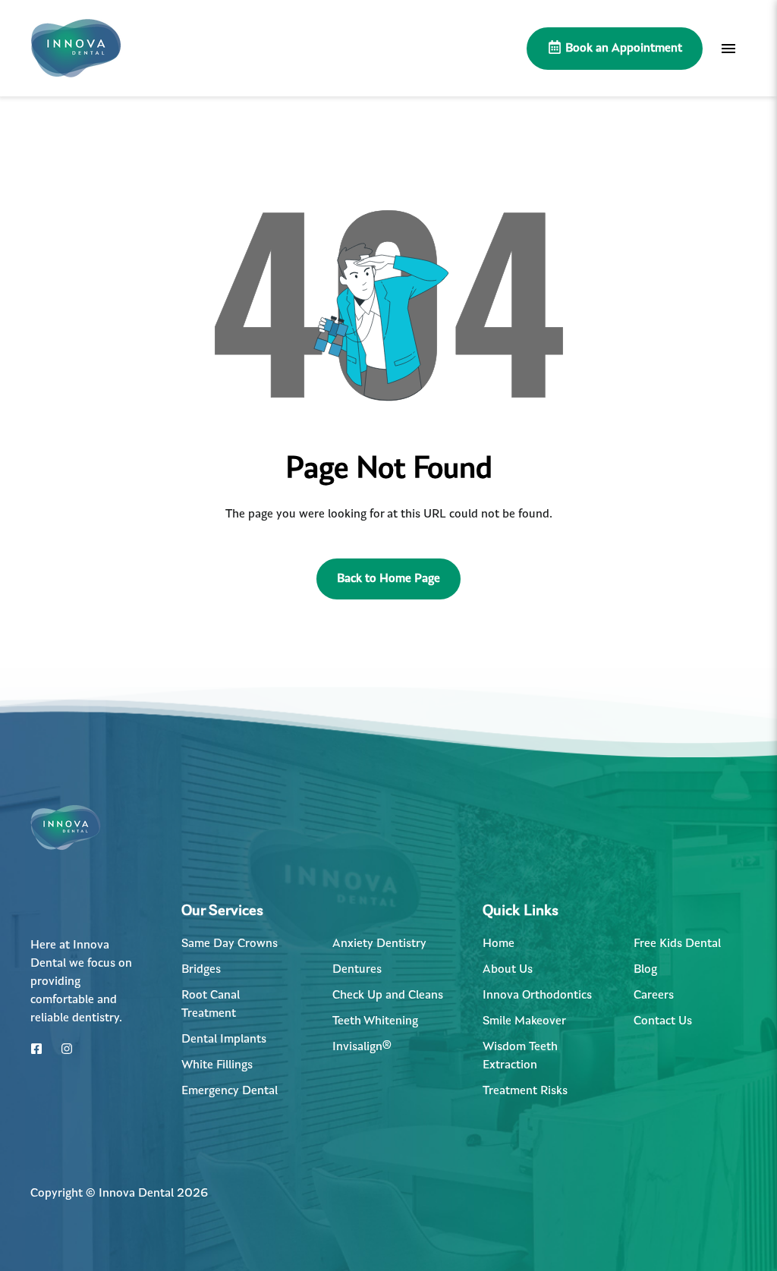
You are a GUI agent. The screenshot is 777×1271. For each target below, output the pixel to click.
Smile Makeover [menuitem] (524, 1021)
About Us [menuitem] (508, 970)
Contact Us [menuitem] (663, 1021)
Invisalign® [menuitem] (362, 1047)
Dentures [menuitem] (357, 970)
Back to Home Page (388, 579)
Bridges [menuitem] (201, 970)
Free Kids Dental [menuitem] (677, 944)
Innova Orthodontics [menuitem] (537, 995)
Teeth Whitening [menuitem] (375, 1021)
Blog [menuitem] (645, 970)
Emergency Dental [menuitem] (229, 1091)
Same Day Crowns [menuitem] (229, 944)
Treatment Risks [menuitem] (525, 1091)
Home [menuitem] (498, 944)
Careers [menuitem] (654, 995)
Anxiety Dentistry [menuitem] (379, 944)
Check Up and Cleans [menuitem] (387, 995)
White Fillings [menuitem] (217, 1065)
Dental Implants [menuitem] (223, 1039)
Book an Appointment (622, 48)
